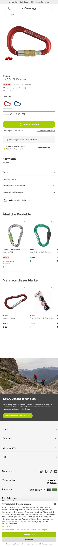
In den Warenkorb (31, 124)
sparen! (47, 2)
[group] (29, 43)
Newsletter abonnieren (16, 415)
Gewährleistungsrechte (13, 501)
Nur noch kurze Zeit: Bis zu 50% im (21, 2)
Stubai (7, 76)
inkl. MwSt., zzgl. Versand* (22, 84)
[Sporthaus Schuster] (29, 8)
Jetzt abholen (44, 147)
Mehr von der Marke (17, 200)
